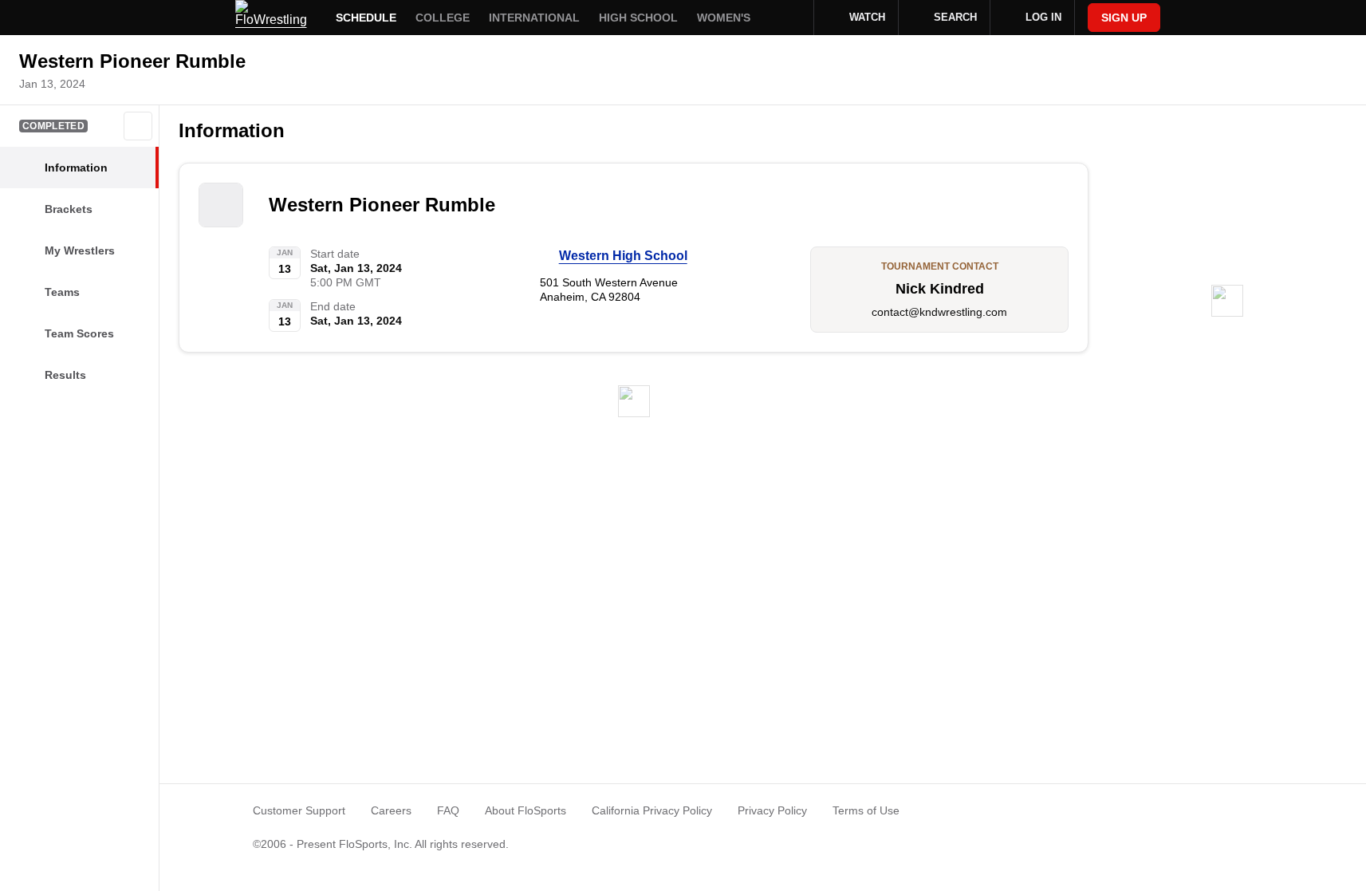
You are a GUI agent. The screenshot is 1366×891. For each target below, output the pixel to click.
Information (232, 130)
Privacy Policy (772, 810)
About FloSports (525, 810)
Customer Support (299, 810)
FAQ (448, 810)
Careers (391, 810)
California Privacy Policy (652, 810)
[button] (138, 126)
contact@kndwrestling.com (939, 312)
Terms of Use (866, 810)
